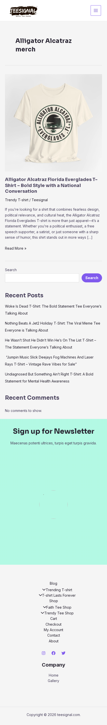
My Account (53, 630)
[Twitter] (63, 653)
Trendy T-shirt (16, 200)
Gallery (53, 681)
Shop (53, 601)
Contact (53, 635)
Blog (53, 583)
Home (53, 675)
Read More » (15, 248)
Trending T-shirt (59, 590)
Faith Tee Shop (58, 607)
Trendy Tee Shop (58, 613)
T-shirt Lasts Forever (59, 595)
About (53, 641)
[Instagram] (44, 653)
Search (11, 270)
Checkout (53, 624)
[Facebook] (53, 653)
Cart (53, 618)
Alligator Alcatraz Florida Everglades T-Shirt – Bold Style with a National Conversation (51, 185)
